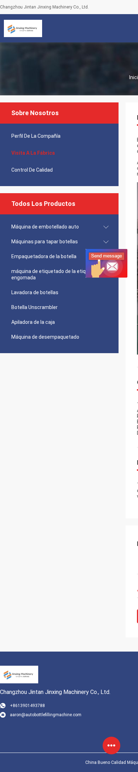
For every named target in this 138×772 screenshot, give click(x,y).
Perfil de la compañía (36, 136)
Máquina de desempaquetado (45, 337)
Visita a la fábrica (33, 153)
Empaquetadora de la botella (43, 256)
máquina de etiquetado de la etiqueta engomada (53, 274)
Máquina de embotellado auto (45, 227)
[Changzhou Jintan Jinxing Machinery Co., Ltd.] (23, 28)
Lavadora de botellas (34, 292)
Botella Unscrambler (34, 307)
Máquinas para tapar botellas (44, 241)
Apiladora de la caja (33, 322)
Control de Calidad (32, 170)
